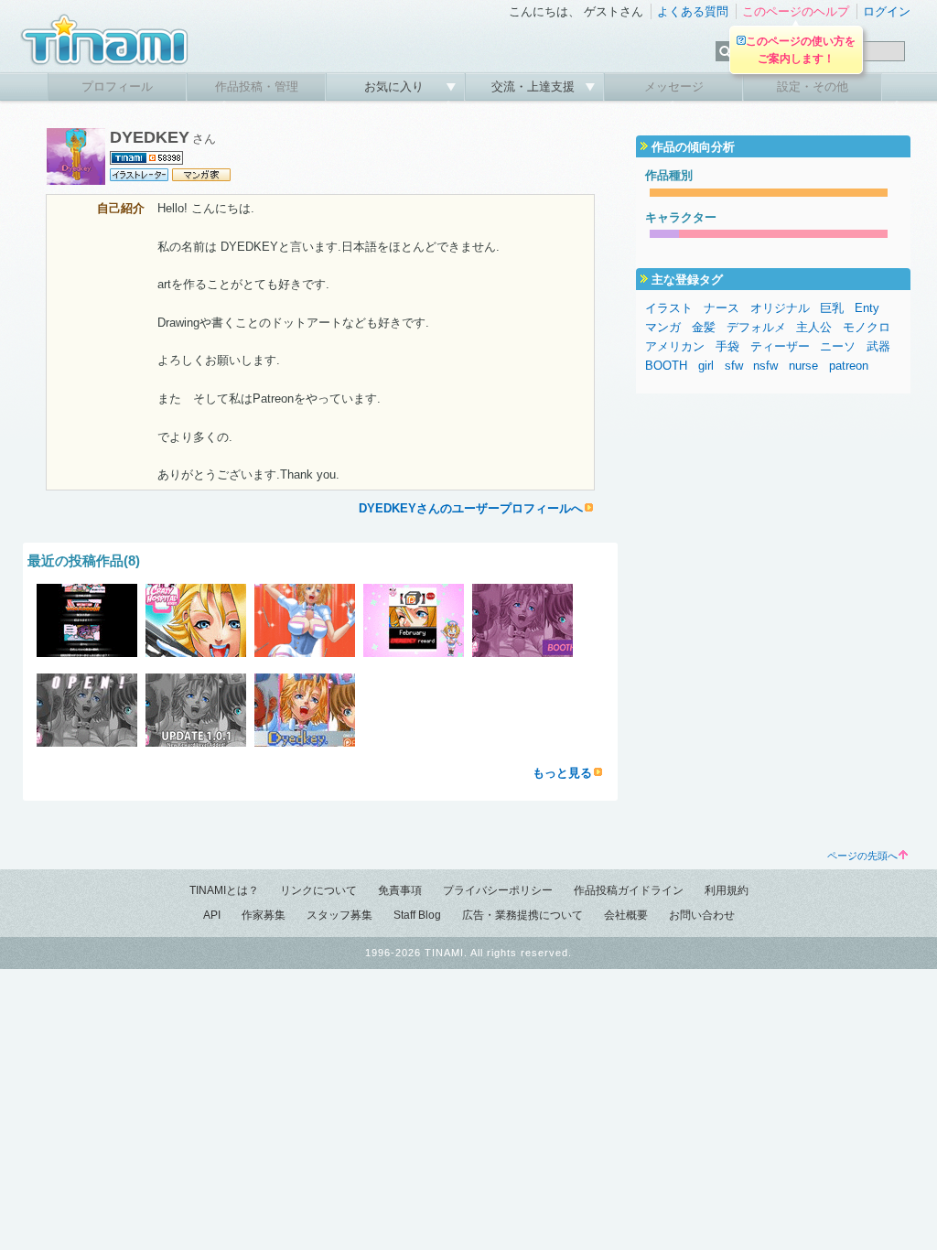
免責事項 (400, 890)
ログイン (886, 11)
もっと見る (562, 773)
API (212, 915)
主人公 (814, 327)
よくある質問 (692, 11)
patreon (848, 365)
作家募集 (263, 915)
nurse (803, 365)
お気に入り (395, 86)
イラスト (669, 308)
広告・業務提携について (522, 915)
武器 (878, 346)
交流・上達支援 (534, 86)
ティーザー (780, 346)
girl (706, 365)
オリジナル (780, 308)
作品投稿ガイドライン (629, 890)
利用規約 (727, 890)
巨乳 (832, 308)
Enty (867, 308)
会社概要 (626, 915)
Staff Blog (417, 915)
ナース (721, 308)
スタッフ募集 (339, 915)
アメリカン (675, 346)
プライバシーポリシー (498, 890)
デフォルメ (756, 327)
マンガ (663, 327)
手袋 (727, 346)
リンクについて (318, 890)
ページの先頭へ (862, 855)
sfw (734, 365)
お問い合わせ (702, 915)
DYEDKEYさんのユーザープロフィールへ (471, 508)
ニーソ (838, 346)
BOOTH (666, 365)
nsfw (765, 365)
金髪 (704, 327)
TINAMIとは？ (224, 890)
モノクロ (866, 327)
